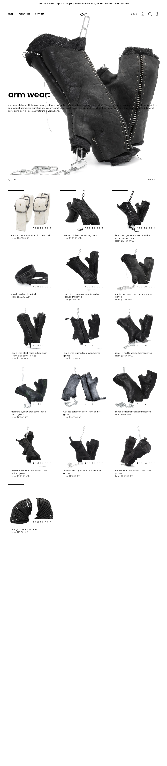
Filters (15, 180)
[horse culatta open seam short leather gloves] (83, 447)
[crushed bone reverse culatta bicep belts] (31, 211)
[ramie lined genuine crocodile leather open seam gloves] (83, 270)
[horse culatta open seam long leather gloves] (135, 447)
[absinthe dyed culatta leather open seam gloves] (31, 388)
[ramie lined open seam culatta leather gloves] (135, 270)
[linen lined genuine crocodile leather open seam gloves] (135, 211)
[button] (11, 14)
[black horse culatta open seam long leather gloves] (31, 447)
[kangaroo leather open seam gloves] (135, 388)
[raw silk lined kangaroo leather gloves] (135, 329)
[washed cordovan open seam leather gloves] (83, 388)
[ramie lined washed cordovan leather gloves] (83, 329)
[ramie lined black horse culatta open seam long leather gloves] (31, 329)
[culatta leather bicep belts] (31, 270)
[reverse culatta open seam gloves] (83, 211)
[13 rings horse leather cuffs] (31, 505)
